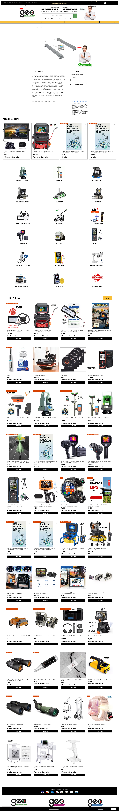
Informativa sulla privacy (54, 809)
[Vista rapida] (46, 316)
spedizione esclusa (79, 74)
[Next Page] (62, 785)
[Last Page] (64, 785)
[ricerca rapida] (75, 16)
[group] (59, 141)
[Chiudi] (117, 809)
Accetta (113, 809)
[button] (103, 3)
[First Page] (54, 785)
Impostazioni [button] (100, 809)
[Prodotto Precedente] (0, 141)
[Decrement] (71, 80)
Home (33, 27)
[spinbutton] (73, 80)
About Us (6, 2)
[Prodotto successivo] (118, 141)
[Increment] (75, 80)
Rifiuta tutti (107, 809)
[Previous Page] (57, 785)
